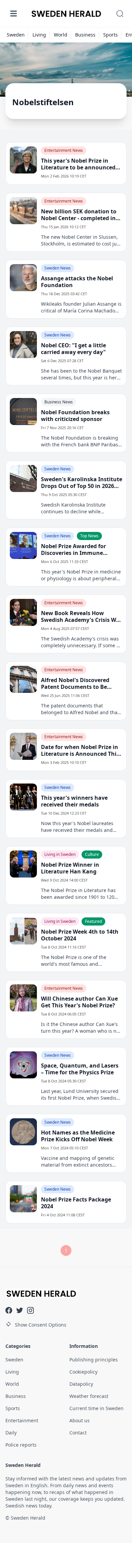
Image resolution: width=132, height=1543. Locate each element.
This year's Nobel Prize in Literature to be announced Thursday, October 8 (78, 164)
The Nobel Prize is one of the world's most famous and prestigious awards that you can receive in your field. (77, 960)
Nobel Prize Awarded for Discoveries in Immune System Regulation (73, 549)
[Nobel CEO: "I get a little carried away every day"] (23, 344)
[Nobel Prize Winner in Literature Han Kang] (23, 864)
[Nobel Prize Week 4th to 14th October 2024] (23, 930)
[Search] (120, 13)
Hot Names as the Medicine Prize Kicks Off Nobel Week (78, 1136)
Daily (11, 1432)
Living (39, 34)
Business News (58, 402)
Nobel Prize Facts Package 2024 (76, 1203)
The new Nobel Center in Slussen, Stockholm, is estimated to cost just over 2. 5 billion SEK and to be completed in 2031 (81, 240)
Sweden (16, 34)
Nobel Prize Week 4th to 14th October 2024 (79, 935)
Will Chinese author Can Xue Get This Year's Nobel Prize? (79, 1002)
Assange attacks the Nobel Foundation (77, 281)
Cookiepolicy (83, 1372)
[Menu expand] (13, 13)
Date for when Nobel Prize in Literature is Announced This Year (80, 750)
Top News (89, 536)
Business (85, 34)
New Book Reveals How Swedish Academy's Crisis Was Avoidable (81, 616)
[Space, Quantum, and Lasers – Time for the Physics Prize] (23, 1064)
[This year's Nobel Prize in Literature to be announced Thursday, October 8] (23, 159)
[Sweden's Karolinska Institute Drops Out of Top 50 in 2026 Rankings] (23, 478)
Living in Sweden (59, 854)
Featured (93, 921)
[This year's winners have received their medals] (23, 797)
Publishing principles (93, 1359)
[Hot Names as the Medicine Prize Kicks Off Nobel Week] (23, 1131)
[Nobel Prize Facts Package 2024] (23, 1198)
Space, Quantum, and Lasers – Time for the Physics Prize (79, 1069)
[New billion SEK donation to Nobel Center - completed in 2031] (23, 210)
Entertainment (21, 1420)
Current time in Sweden (96, 1408)
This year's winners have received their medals (74, 801)
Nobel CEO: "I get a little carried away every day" (73, 348)
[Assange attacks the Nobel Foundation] (23, 277)
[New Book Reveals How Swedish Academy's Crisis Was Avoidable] (23, 612)
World (60, 34)
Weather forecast (88, 1396)
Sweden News (57, 268)
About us (79, 1420)
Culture (92, 854)
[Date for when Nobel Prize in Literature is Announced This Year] (23, 746)
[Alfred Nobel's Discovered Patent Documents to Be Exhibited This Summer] (23, 679)
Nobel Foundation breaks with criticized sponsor (75, 415)
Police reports (21, 1445)
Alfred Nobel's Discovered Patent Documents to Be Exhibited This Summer (75, 683)
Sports (110, 34)
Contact (78, 1432)
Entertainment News (63, 150)
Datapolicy (81, 1384)
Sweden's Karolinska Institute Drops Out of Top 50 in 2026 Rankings (81, 482)
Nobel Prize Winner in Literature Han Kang (70, 868)
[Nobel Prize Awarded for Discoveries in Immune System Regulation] (23, 545)
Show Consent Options (40, 1325)
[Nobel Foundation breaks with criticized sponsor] (23, 411)
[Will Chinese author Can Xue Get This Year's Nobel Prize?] (23, 997)
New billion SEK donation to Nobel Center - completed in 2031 (78, 214)
